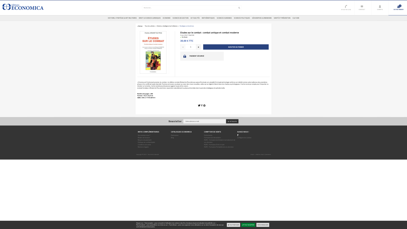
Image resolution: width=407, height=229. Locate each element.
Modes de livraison (144, 137)
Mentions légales (143, 147)
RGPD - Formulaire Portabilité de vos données (219, 147)
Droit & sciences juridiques (150, 18)
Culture (296, 18)
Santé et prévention (282, 18)
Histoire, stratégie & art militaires (122, 18)
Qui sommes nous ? (144, 135)
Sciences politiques (242, 18)
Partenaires (174, 135)
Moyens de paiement (144, 140)
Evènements (208, 135)
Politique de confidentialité (146, 142)
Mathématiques (208, 18)
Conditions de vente (144, 144)
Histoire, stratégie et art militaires (167, 26)
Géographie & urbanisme (262, 18)
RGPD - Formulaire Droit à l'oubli (214, 144)
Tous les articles (150, 26)
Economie (166, 18)
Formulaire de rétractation (212, 137)
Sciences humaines (224, 18)
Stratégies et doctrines (187, 26)
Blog (172, 137)
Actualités (195, 18)
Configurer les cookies (244, 137)
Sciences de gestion (180, 18)
